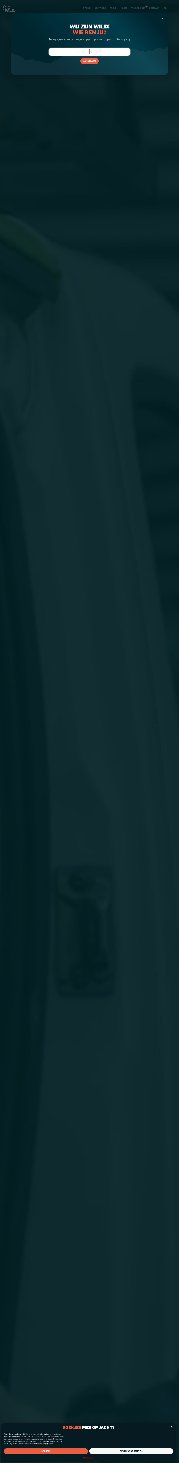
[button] (171, 1426)
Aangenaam (89, 61)
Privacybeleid (88, 1458)
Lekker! (45, 1451)
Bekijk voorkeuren (131, 1451)
